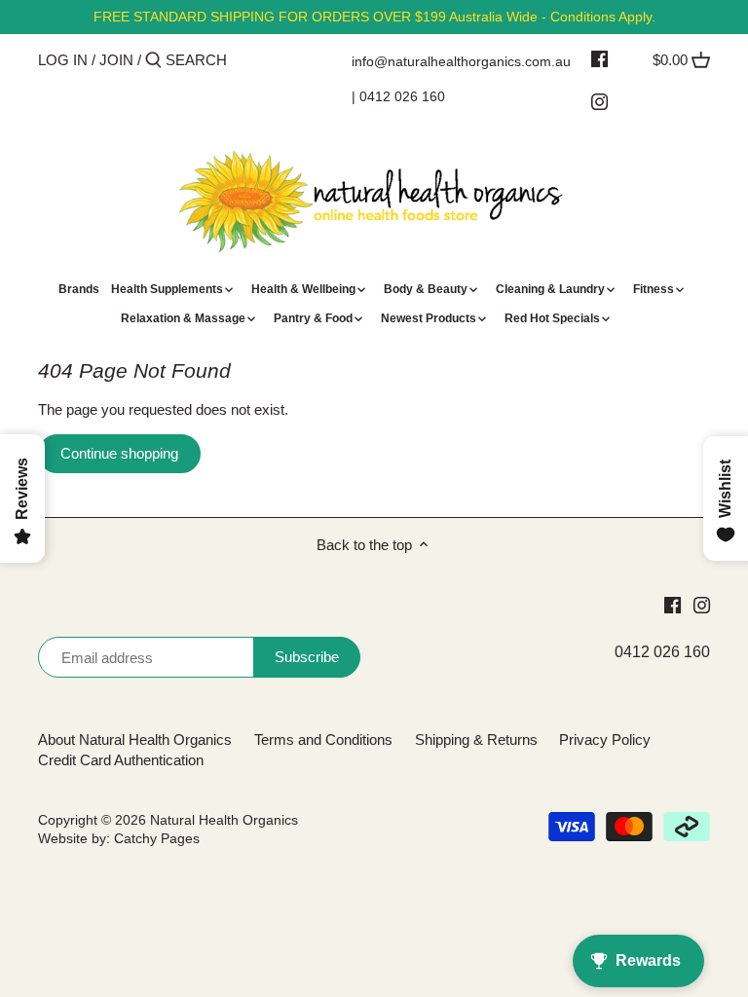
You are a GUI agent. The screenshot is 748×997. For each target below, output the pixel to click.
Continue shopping (119, 453)
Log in (63, 60)
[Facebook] (599, 58)
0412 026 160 (402, 96)
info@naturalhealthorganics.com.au (461, 61)
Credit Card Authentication (121, 760)
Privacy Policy (605, 739)
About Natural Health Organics (135, 739)
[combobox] (248, 60)
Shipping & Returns (476, 739)
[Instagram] (599, 101)
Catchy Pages (157, 838)
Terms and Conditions (323, 739)
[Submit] (153, 61)
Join (116, 60)
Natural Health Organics (224, 820)
